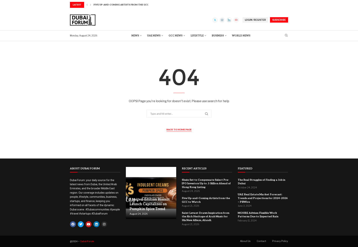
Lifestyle (197, 35)
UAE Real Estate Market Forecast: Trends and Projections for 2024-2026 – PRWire (263, 198)
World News (241, 35)
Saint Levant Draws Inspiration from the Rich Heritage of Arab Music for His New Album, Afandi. (205, 216)
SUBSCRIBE (279, 19)
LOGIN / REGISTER (255, 19)
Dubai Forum (87, 241)
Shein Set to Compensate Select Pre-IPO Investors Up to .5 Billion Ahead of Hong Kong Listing (206, 183)
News (135, 35)
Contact (261, 241)
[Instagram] (222, 20)
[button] (87, 5)
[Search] (286, 35)
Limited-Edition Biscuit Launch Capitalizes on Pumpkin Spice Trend (150, 204)
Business (218, 35)
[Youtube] (236, 20)
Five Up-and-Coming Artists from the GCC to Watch (128, 4)
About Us (245, 241)
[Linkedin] (229, 20)
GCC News (176, 35)
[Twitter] (215, 20)
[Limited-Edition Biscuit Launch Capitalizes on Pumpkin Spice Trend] (151, 193)
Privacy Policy (280, 241)
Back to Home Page (179, 129)
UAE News (154, 35)
